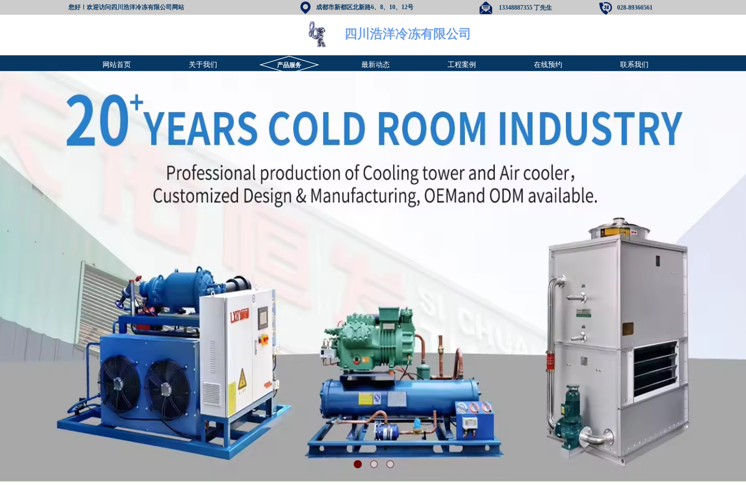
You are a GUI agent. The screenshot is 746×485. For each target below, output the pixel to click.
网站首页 (117, 64)
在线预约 (548, 64)
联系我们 (634, 64)
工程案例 (462, 64)
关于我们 (203, 64)
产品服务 (289, 64)
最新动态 (375, 64)
